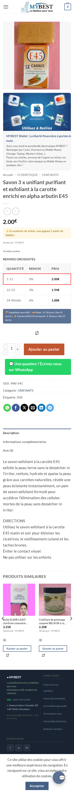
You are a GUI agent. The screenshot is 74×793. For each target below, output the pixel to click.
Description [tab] (11, 433)
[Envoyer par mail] (33, 408)
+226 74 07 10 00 (21, 699)
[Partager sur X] (24, 408)
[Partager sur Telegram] (50, 408)
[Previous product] (15, 211)
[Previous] (3, 626)
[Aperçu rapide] (40, 640)
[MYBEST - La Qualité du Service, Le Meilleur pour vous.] (37, 7)
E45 (20, 397)
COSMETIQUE (27, 175)
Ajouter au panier (44, 349)
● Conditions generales (55, 705)
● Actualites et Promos (54, 721)
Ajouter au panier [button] (17, 648)
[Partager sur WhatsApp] (7, 408)
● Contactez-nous (52, 713)
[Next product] (7, 211)
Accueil (8, 175)
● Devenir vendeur (53, 728)
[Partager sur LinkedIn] (41, 408)
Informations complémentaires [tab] (24, 442)
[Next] (70, 626)
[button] (6, 6)
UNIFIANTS (50, 175)
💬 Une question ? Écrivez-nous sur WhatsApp (35, 366)
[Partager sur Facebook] (16, 408)
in (19, 747)
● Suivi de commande (54, 698)
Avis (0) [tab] (8, 450)
